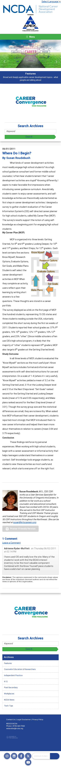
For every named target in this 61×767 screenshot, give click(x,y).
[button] (4, 62)
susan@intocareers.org (24, 522)
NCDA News (9, 700)
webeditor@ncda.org (14, 728)
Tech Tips (8, 706)
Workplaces (9, 693)
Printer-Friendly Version (23, 528)
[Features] (30, 54)
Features (8, 663)
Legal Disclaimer (24, 719)
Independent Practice (13, 675)
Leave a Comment (11, 542)
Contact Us (10, 719)
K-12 (6, 681)
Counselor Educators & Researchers (20, 669)
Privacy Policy (37, 719)
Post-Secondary (11, 687)
